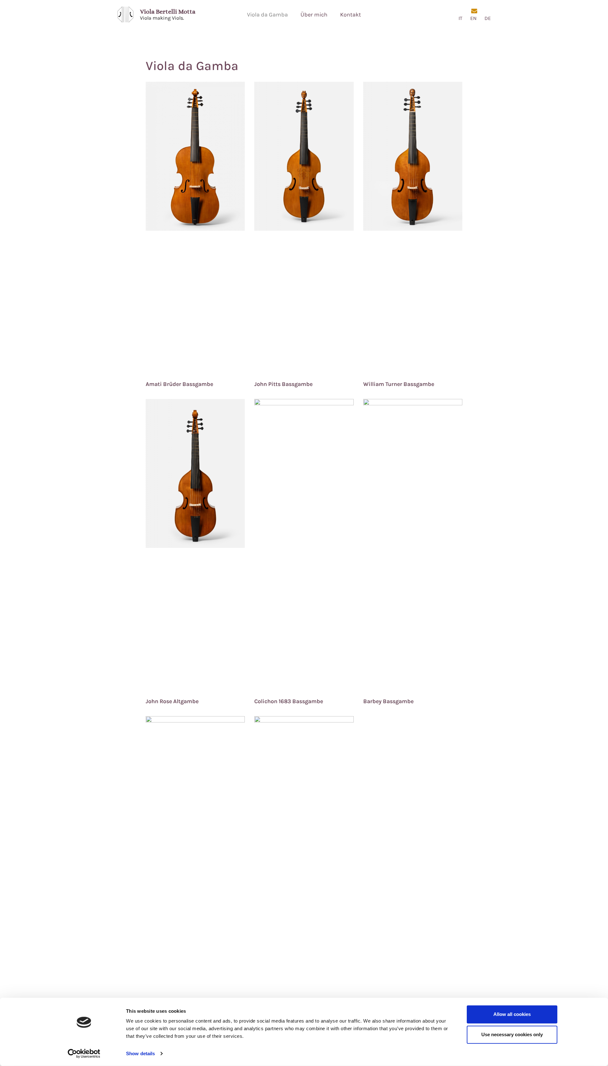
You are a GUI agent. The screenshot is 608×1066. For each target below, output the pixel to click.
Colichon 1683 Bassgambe (288, 701)
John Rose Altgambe (172, 701)
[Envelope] (474, 11)
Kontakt (350, 14)
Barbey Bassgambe (388, 701)
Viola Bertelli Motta (167, 11)
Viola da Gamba (267, 14)
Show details (140, 1053)
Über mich (314, 14)
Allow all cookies (512, 1014)
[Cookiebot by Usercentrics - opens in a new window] (84, 1053)
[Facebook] (488, 11)
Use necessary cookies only (512, 1034)
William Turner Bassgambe (398, 384)
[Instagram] (461, 11)
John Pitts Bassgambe (283, 384)
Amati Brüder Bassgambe (179, 384)
